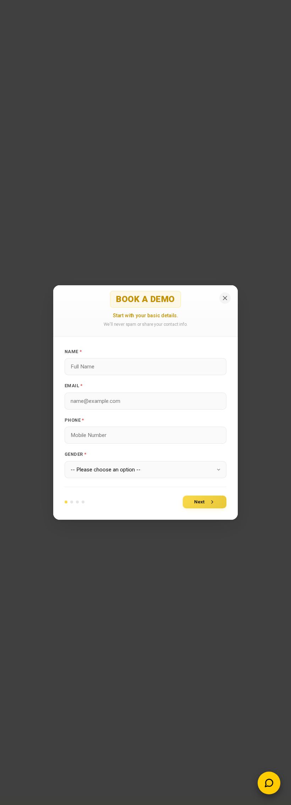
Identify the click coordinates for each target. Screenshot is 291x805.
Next (199, 501)
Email (74, 385)
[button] (269, 783)
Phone (74, 420)
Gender (75, 454)
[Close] (225, 298)
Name (73, 351)
